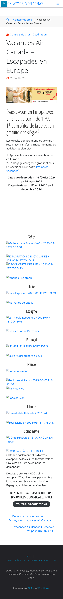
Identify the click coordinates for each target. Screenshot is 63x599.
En (55, 560)
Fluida (31, 588)
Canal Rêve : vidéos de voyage (27, 560)
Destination (40, 34)
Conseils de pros (22, 19)
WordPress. (44, 588)
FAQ (29, 556)
